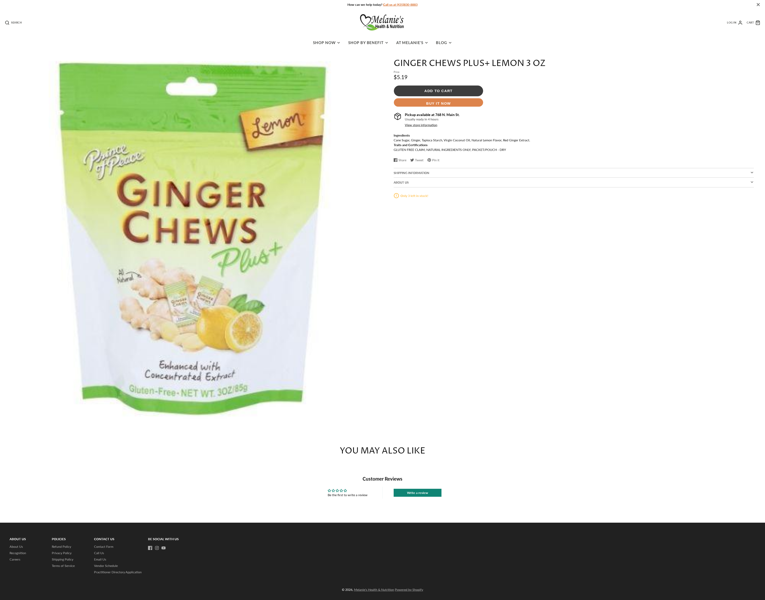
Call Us (99, 553)
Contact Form (103, 546)
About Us (16, 546)
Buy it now (438, 103)
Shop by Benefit (365, 42)
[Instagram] (157, 548)
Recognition (18, 553)
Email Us (100, 559)
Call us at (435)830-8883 (400, 4)
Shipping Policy (62, 559)
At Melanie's (410, 42)
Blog (441, 42)
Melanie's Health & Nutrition (374, 589)
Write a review (417, 493)
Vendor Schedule (106, 566)
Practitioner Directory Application (118, 572)
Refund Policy (61, 546)
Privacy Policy (62, 553)
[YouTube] (163, 548)
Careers (15, 559)
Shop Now (324, 42)
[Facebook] (150, 548)
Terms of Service (63, 566)
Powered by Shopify (409, 589)
